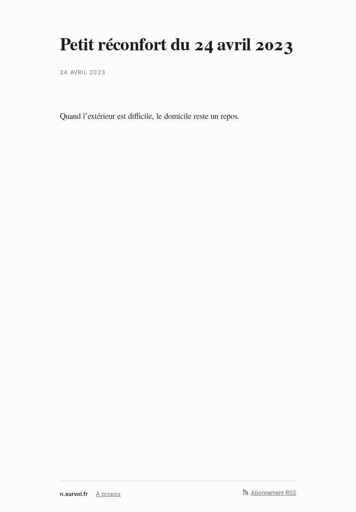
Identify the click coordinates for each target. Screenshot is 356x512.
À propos (108, 494)
